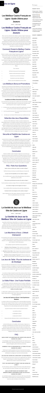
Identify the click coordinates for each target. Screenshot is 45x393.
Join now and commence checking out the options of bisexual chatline (37, 30)
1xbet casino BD (35, 117)
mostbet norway (35, 272)
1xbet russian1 (35, 140)
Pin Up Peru (34, 306)
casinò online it (35, 211)
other (33, 293)
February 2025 (35, 47)
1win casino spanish (36, 95)
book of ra (34, 192)
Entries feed (34, 372)
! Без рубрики (34, 83)
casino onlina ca (35, 207)
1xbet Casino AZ (35, 115)
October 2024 (35, 55)
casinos (33, 221)
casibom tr (34, 198)
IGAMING (34, 250)
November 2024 (35, 53)
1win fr (33, 98)
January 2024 (35, 70)
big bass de (34, 185)
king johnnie (34, 257)
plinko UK (34, 314)
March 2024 (34, 68)
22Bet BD (34, 147)
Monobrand (34, 263)
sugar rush (34, 344)
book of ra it (34, 194)
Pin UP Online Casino (36, 304)
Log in (33, 370)
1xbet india (34, 121)
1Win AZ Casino (35, 89)
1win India (34, 100)
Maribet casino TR (35, 259)
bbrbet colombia (35, 179)
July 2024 (34, 62)
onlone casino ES (35, 291)
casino (33, 200)
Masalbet (34, 261)
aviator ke (34, 166)
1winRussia (34, 108)
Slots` (33, 340)
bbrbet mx (34, 181)
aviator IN (34, 164)
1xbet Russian (35, 138)
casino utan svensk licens (37, 213)
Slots (33, 338)
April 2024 (34, 66)
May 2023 (34, 74)
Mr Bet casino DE (35, 280)
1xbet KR (34, 125)
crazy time (34, 227)
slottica (33, 342)
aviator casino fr (35, 162)
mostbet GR (34, 265)
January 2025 (35, 49)
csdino (33, 229)
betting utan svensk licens (37, 183)
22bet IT (34, 149)
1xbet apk (34, 110)
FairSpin (34, 237)
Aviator (33, 155)
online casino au (35, 289)
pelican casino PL (35, 297)
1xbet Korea (34, 123)
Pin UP (33, 299)
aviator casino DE (35, 160)
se (32, 334)
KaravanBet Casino (36, 252)
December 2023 (35, 72)
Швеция (33, 364)
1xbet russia (34, 136)
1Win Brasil (34, 91)
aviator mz (34, 168)
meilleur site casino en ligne (16, 289)
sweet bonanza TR (36, 349)
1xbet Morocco (35, 130)
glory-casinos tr (35, 248)
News (33, 287)
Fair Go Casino (35, 233)
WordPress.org (35, 376)
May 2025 (34, 40)
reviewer (34, 329)
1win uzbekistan (35, 106)
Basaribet (34, 177)
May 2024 (34, 64)
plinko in (34, 312)
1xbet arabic (34, 113)
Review (33, 327)
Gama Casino (34, 242)
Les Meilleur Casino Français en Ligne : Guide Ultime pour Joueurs (16, 18)
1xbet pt (34, 132)
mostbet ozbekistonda (36, 274)
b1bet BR (34, 172)
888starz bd (34, 151)
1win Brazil (34, 93)
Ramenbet (34, 325)
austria (33, 153)
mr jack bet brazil (35, 282)
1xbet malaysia (35, 128)
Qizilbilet (34, 323)
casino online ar (35, 209)
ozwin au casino (35, 295)
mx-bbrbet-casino (35, 284)
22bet (33, 145)
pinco (33, 308)
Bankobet (34, 175)
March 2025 (34, 44)
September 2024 (35, 57)
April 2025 (34, 42)
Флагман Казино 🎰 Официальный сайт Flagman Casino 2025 (36, 16)
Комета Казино (35, 361)
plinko (33, 310)
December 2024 (35, 51)
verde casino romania (36, 357)
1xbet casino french (36, 119)
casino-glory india (35, 219)
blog (33, 190)
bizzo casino (34, 187)
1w (32, 87)
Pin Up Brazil (34, 302)
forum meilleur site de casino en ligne (22, 96)
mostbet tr (34, 278)
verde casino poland (36, 355)
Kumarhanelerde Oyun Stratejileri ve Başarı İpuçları (36, 25)
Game (33, 244)
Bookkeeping (34, 196)
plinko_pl (34, 317)
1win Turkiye (34, 104)
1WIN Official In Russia (36, 102)
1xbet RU (34, 134)
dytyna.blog (34, 231)
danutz (12, 24)
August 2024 (34, 59)
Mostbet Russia (35, 276)
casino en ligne (18, 24)
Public (33, 319)
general (33, 246)
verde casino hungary (36, 353)
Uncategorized (35, 351)
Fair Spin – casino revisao (37, 235)
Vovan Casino (34, 359)
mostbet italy (35, 269)
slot (33, 336)
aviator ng (34, 170)
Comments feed (35, 374)
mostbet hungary (35, 267)
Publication (34, 321)
